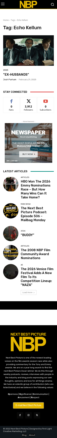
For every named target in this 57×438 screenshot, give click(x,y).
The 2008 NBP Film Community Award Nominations (35, 254)
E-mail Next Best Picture (28, 405)
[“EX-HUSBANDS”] (28, 50)
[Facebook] (20, 415)
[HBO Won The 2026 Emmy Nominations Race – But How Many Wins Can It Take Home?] (10, 184)
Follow (28, 99)
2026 (23, 231)
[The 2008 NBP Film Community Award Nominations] (10, 252)
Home (6, 20)
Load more (27, 292)
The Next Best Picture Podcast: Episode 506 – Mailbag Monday (34, 214)
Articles (25, 177)
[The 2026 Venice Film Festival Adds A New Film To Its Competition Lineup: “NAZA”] (10, 271)
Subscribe (46, 99)
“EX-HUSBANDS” (16, 74)
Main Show (26, 204)
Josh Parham (9, 79)
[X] (37, 415)
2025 (5, 70)
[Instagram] (28, 415)
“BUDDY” (27, 235)
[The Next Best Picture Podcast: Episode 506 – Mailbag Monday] (10, 210)
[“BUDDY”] (10, 233)
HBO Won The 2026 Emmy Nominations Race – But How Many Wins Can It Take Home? (36, 189)
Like (11, 99)
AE (22, 265)
